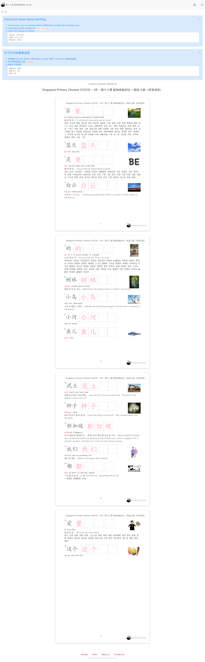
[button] (202, 4)
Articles (84, 654)
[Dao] (3, 4)
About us (106, 654)
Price (94, 654)
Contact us (119, 654)
